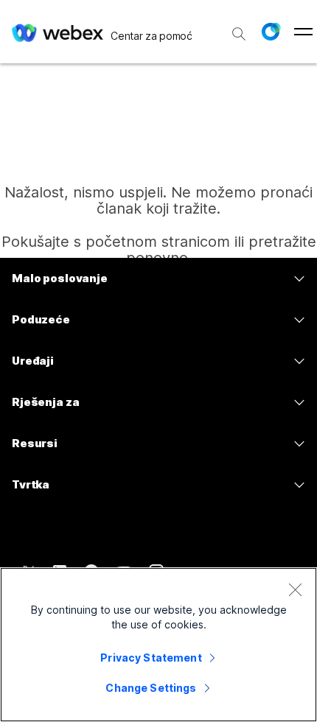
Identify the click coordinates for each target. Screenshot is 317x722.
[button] (270, 32)
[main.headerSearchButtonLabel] (238, 29)
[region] (158, 644)
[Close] (295, 589)
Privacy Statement (150, 657)
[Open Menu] (303, 32)
